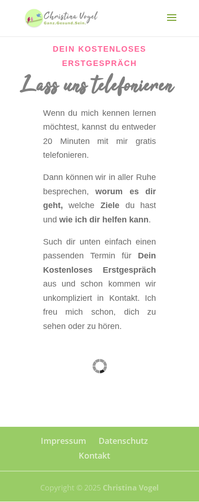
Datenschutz (123, 440)
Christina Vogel (131, 488)
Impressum (63, 440)
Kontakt (94, 455)
